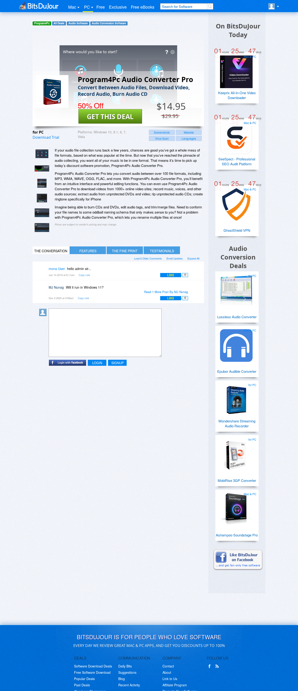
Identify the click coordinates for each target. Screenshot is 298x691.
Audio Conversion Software (109, 23)
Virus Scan (162, 138)
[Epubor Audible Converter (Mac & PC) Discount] (236, 344)
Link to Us (170, 678)
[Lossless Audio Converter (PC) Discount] (236, 289)
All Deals (59, 23)
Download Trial (46, 137)
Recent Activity (129, 685)
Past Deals (82, 685)
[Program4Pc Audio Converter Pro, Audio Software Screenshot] (42, 198)
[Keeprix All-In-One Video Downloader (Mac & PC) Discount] (236, 70)
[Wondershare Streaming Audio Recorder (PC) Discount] (236, 398)
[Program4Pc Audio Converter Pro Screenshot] (42, 154)
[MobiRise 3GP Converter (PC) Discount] (236, 453)
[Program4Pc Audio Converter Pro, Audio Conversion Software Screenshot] (42, 183)
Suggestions (127, 672)
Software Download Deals (93, 666)
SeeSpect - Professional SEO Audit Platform (236, 161)
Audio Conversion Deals (238, 257)
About (167, 672)
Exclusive (118, 7)
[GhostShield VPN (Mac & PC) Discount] (236, 202)
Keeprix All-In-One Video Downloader (237, 95)
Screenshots (162, 132)
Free (100, 7)
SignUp (117, 362)
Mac (72, 7)
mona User (57, 268)
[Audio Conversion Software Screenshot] (42, 168)
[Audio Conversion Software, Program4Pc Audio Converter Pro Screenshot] (42, 213)
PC (87, 7)
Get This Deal (110, 116)
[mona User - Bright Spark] (43, 272)
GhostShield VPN (237, 230)
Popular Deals (84, 678)
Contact (168, 666)
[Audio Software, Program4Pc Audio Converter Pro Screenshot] (42, 227)
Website (189, 132)
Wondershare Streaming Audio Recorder (236, 423)
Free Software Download (92, 672)
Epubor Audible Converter (236, 371)
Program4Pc (42, 23)
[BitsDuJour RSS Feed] (218, 666)
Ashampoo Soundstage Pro (237, 534)
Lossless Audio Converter (237, 316)
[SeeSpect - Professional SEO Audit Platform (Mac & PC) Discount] (236, 136)
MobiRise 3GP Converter (237, 480)
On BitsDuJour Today (238, 30)
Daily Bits (125, 666)
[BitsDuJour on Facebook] (210, 666)
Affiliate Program (175, 685)
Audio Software (78, 23)
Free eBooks (142, 7)
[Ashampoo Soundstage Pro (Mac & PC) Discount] (236, 507)
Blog (121, 678)
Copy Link (84, 275)
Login (97, 362)
